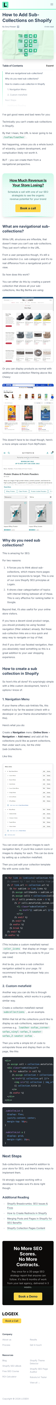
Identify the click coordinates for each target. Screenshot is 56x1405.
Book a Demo (28, 1296)
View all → (35, 1382)
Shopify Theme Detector (37, 1362)
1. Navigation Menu (16, 89)
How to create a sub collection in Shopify (25, 84)
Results (33, 1339)
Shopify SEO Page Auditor (39, 1370)
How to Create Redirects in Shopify (27, 1213)
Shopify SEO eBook (11, 1366)
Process (6, 1345)
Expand (50, 65)
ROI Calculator (9, 1376)
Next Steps (10, 100)
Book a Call (11, 1320)
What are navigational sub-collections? (24, 73)
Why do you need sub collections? (22, 78)
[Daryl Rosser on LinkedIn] (18, 27)
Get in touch (36, 1345)
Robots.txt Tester (38, 1377)
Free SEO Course (10, 1371)
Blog (4, 1360)
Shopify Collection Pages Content (26, 1228)
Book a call (28, 208)
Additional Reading (16, 105)
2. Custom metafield (17, 94)
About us (6, 1339)
